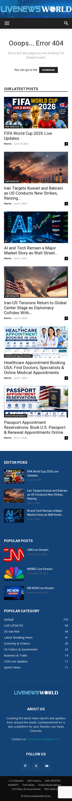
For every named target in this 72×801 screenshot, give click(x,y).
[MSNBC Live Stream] (14, 574)
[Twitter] (36, 766)
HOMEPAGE (48, 70)
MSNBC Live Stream (40, 569)
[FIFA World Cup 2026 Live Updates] (36, 112)
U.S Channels (16, 780)
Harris (7, 143)
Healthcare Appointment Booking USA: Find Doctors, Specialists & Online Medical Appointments (34, 367)
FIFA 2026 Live (12, 126)
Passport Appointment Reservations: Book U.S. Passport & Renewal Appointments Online (35, 427)
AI (6, 241)
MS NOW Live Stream (40, 588)
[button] (6, 23)
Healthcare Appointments (18, 355)
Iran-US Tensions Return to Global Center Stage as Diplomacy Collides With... (35, 307)
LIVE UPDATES (12, 181)
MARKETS (13, 785)
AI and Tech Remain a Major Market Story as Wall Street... (31, 250)
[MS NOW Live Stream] (14, 593)
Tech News (28, 785)
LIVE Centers (34, 780)
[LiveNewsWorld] (36, 9)
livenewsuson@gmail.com (43, 739)
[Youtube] (47, 766)
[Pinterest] (25, 766)
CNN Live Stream (37, 549)
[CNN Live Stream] (14, 555)
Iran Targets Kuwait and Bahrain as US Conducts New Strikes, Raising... (33, 193)
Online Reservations (15, 415)
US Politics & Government (26, 789)
